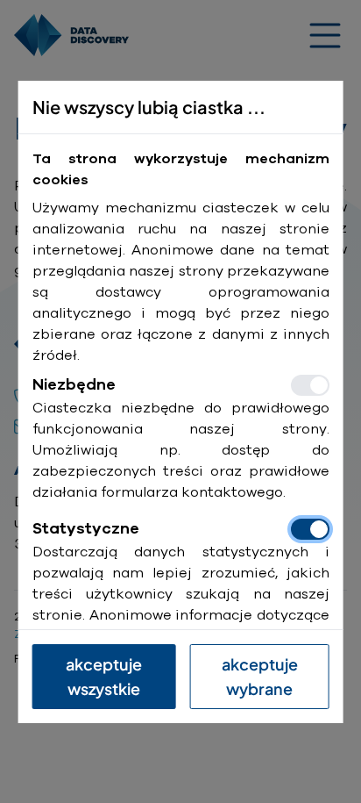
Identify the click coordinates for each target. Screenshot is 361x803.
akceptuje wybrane (260, 676)
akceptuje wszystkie (104, 676)
